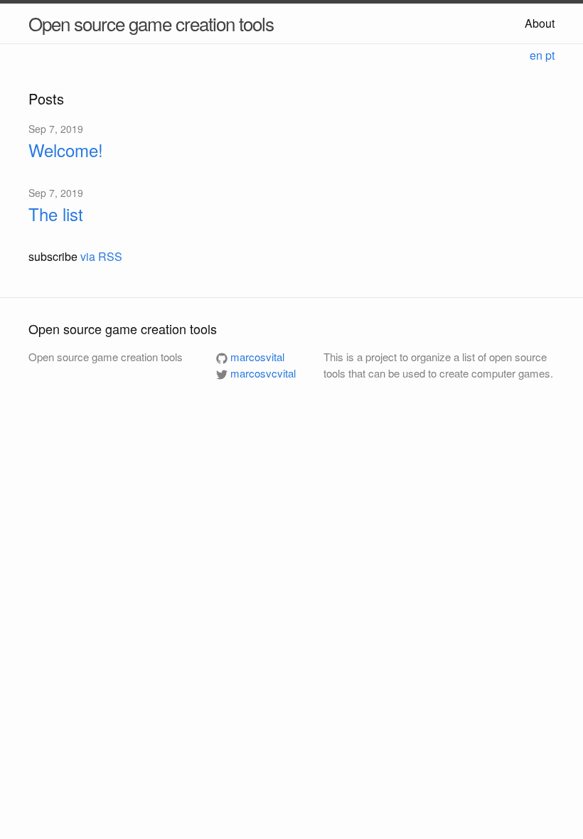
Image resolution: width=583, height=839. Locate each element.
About (540, 23)
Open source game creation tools (151, 23)
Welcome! (65, 149)
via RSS (101, 256)
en (536, 55)
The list (55, 213)
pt (550, 55)
